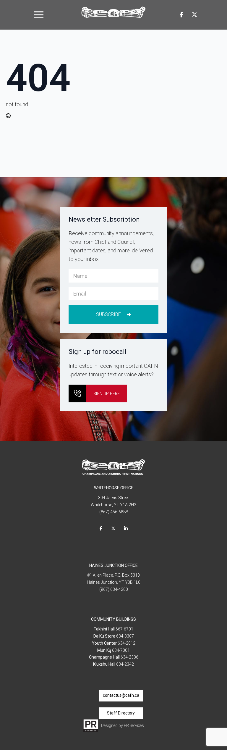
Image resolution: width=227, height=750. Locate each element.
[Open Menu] (38, 15)
